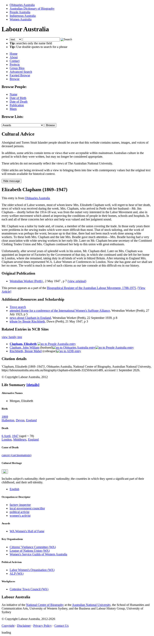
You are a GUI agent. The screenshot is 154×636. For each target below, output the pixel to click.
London (7, 439)
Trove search (18, 307)
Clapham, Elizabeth (23, 344)
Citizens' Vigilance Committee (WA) (33, 547)
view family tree (12, 337)
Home (13, 53)
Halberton (8, 420)
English (14, 489)
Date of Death (18, 101)
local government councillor (27, 508)
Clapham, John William (24, 347)
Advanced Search (21, 71)
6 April (6, 436)
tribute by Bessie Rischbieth (27, 321)
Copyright (8, 625)
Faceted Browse (20, 75)
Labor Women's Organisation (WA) (32, 570)
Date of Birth (18, 98)
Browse (14, 79)
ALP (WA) (16, 573)
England (31, 420)
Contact (14, 61)
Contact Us (61, 625)
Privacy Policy (42, 625)
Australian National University (91, 605)
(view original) (77, 281)
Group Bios (17, 68)
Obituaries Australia (22, 5)
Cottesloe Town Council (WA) (29, 589)
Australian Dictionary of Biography (32, 8)
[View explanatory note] (5, 471)
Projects (15, 64)
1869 (5, 416)
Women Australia (20, 19)
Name (13, 94)
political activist (19, 512)
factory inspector (20, 504)
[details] (32, 385)
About (14, 57)
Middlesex (19, 439)
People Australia (20, 12)
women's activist (20, 515)
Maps (13, 109)
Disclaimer (24, 625)
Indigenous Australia (23, 15)
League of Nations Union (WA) (30, 550)
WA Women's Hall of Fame (27, 531)
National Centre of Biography (45, 605)
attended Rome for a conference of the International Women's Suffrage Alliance (60, 310)
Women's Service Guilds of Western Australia (38, 554)
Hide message (11, 181)
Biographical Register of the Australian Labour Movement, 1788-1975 (91, 288)
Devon (20, 420)
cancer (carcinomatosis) (16, 455)
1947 (15, 436)
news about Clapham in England (30, 318)
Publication (17, 105)
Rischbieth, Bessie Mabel (26, 351)
